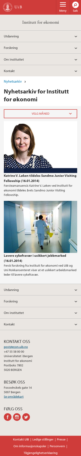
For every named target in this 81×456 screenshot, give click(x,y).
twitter (27, 417)
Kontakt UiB (21, 439)
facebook (8, 417)
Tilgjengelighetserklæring (41, 453)
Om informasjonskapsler (30, 446)
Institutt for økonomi (40, 22)
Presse (61, 439)
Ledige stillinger (43, 439)
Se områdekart (14, 397)
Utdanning (11, 36)
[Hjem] (7, 7)
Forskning (11, 47)
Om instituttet (14, 59)
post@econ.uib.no (16, 347)
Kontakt (9, 70)
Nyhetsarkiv (13, 81)
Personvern (57, 446)
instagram (17, 417)
